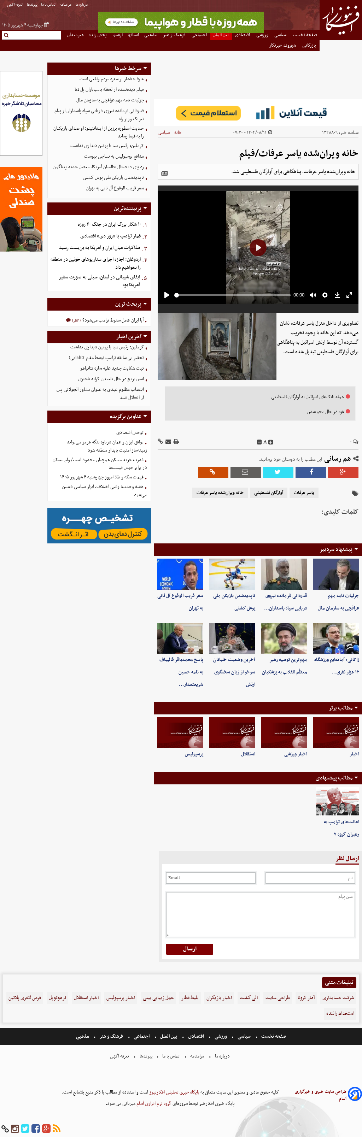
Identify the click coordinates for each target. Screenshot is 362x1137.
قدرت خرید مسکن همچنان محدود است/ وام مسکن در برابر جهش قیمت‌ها (100, 464)
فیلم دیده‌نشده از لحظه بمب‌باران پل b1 (109, 90)
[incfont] (270, 442)
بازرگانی (309, 45)
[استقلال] (232, 732)
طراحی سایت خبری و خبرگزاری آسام (320, 1095)
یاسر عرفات (304, 493)
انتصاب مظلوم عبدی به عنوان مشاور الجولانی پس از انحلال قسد (100, 393)
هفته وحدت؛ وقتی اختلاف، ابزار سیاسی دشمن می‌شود (104, 491)
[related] (164, 173)
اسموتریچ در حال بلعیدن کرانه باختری (111, 379)
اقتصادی (196, 1036)
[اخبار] (336, 732)
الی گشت (249, 998)
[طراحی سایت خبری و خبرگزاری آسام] (355, 1095)
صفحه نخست (273, 1036)
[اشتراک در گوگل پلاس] (343, 472)
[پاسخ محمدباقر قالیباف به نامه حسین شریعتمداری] (180, 638)
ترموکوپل (57, 998)
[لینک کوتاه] (160, 442)
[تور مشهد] (181, 32)
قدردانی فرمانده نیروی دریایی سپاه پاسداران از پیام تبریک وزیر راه (99, 115)
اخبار (354, 754)
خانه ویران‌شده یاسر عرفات (220, 493)
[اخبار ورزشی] (284, 732)
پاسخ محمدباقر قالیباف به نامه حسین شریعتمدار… (181, 672)
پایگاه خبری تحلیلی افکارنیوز (173, 1092)
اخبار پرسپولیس (120, 998)
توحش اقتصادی (130, 433)
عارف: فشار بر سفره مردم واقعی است (112, 79)
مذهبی (83, 1036)
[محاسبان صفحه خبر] (21, 155)
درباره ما (82, 4)
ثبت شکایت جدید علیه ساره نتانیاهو (112, 368)
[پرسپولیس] (180, 732)
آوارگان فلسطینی (268, 493)
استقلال (248, 754)
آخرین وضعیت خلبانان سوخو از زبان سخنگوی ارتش (234, 672)
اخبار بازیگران (219, 998)
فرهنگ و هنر (111, 1036)
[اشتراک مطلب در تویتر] (278, 472)
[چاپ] (176, 442)
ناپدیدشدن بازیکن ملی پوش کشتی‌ (113, 177)
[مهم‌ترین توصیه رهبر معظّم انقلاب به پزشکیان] (284, 638)
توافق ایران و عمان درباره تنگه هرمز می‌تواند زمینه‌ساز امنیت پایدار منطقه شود (107, 446)
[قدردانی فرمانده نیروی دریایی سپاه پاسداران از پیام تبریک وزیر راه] (284, 574)
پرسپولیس (194, 754)
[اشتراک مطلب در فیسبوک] (311, 472)
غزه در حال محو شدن (325, 412)
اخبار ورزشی (295, 754)
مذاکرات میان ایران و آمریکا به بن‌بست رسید (99, 247)
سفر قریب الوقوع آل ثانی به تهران (115, 188)
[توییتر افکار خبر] (25, 1129)
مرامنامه (66, 4)
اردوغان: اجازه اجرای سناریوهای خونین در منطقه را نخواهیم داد (96, 263)
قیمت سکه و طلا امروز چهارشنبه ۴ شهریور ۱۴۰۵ (102, 477)
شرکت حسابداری (338, 998)
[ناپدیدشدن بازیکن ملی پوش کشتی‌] (232, 574)
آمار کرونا (306, 998)
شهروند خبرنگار (283, 45)
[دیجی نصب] (21, 250)
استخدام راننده (340, 1013)
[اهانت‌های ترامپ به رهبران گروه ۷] (337, 801)
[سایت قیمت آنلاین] (258, 112)
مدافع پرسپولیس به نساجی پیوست (114, 156)
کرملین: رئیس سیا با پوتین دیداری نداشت (107, 146)
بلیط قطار (190, 998)
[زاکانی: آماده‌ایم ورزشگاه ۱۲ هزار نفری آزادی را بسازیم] (336, 638)
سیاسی (164, 133)
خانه (178, 133)
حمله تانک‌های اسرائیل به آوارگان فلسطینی (307, 397)
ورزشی (221, 1036)
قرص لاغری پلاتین (24, 998)
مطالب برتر (340, 708)
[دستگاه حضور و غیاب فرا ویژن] (99, 542)
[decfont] (259, 442)
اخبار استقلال (86, 998)
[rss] (56, 1129)
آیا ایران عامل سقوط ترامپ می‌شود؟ (112, 320)
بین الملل (168, 1036)
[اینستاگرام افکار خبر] (15, 1129)
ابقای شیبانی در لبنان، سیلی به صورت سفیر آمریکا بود (99, 281)
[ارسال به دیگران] (167, 442)
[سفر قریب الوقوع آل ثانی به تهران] (180, 574)
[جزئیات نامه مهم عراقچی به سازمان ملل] (336, 574)
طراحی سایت (277, 998)
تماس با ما (48, 4)
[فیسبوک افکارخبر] (35, 1129)
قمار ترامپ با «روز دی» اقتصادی (110, 236)
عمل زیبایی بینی (158, 998)
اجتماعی (142, 1036)
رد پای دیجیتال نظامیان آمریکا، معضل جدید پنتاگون (98, 167)
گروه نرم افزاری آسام (153, 1104)
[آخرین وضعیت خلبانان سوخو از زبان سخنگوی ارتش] (232, 638)
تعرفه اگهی (15, 4)
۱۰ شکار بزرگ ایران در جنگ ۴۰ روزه (109, 224)
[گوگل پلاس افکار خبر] (46, 1129)
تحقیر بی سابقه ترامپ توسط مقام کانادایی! (106, 358)
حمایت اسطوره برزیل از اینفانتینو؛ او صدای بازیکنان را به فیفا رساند (98, 132)
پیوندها (32, 4)
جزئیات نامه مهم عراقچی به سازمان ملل (110, 100)
